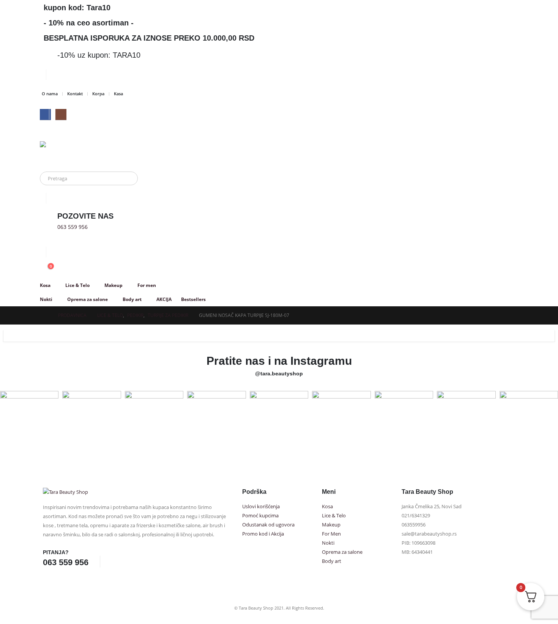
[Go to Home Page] (45, 315)
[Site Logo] (68, 152)
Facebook (114, 561)
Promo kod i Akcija (263, 534)
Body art (132, 299)
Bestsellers (193, 299)
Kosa (45, 285)
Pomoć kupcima (260, 515)
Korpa (98, 93)
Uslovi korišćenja (261, 506)
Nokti (46, 299)
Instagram (128, 561)
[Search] (126, 178)
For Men (331, 534)
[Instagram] (60, 114)
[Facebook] (45, 114)
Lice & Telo (77, 285)
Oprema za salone (87, 299)
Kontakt (75, 93)
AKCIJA (164, 299)
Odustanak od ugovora (268, 525)
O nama (50, 93)
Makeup (113, 285)
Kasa (118, 93)
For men (146, 285)
